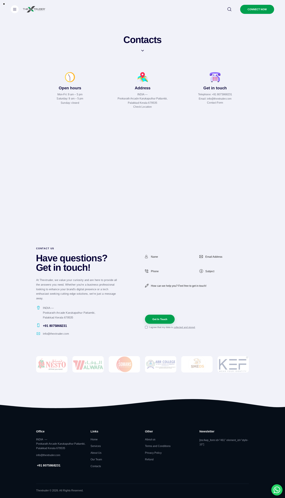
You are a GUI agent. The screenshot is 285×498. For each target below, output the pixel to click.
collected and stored (184, 327)
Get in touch (215, 88)
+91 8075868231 (222, 94)
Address (142, 88)
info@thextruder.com (219, 98)
